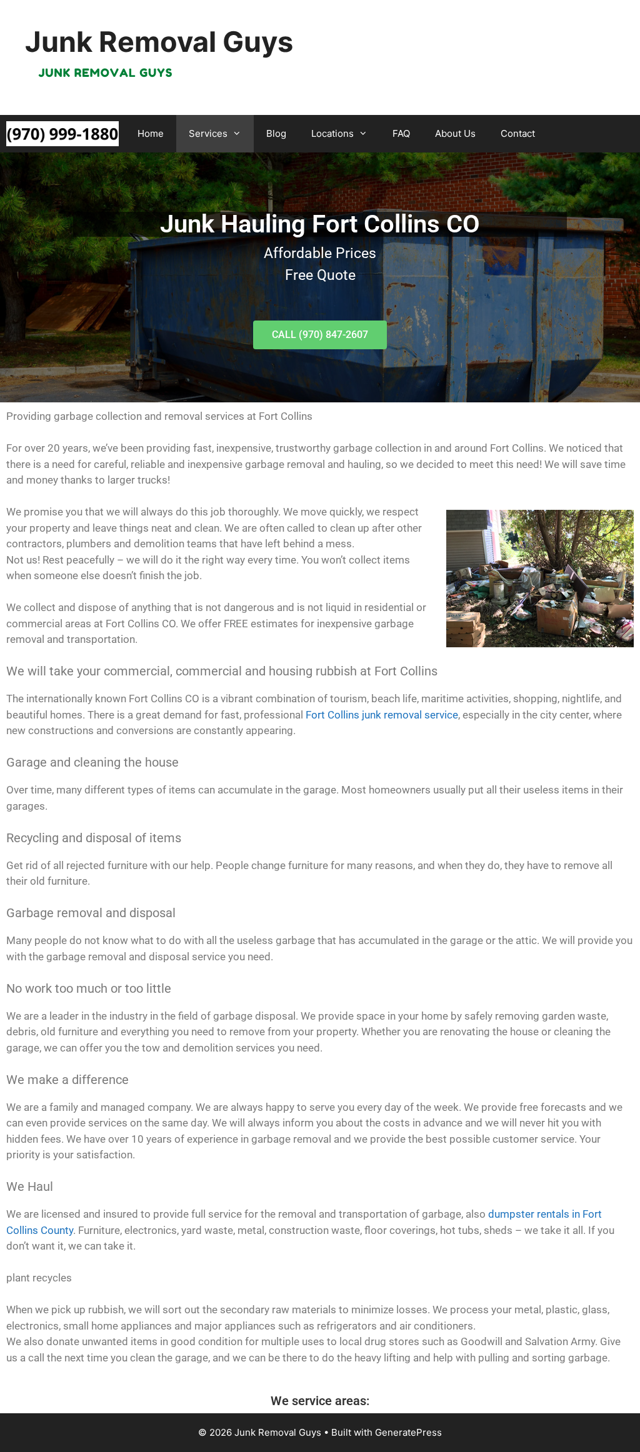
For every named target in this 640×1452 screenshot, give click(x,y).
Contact (518, 133)
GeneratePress (408, 1432)
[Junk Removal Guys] (62, 133)
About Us (455, 133)
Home (151, 133)
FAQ (401, 133)
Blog (276, 133)
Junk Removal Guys (159, 41)
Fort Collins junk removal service (382, 715)
